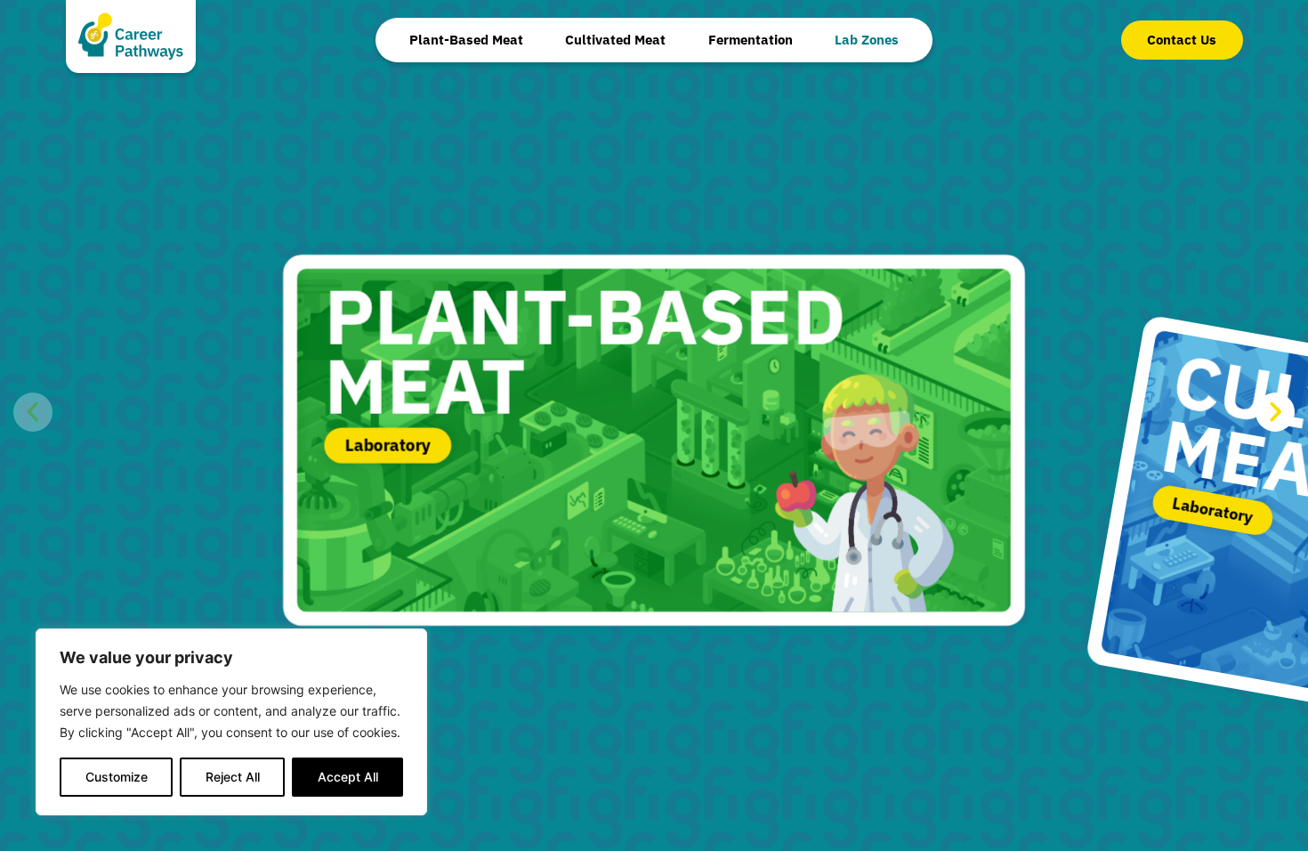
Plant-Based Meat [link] (466, 39)
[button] (32, 412)
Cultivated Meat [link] (615, 39)
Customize (116, 776)
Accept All (348, 776)
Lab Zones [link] (867, 39)
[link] (1182, 40)
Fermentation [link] (750, 39)
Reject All (233, 776)
